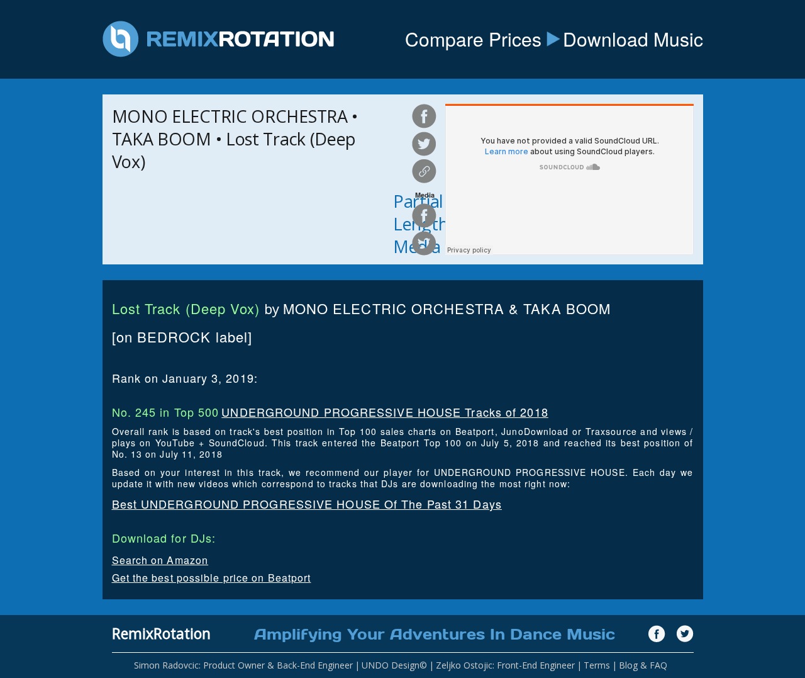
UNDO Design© (394, 665)
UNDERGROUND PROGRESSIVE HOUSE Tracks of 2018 (384, 412)
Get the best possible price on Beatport (211, 577)
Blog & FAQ (643, 665)
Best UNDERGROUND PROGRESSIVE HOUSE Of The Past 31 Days (307, 503)
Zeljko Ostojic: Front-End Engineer (505, 665)
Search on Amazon (160, 560)
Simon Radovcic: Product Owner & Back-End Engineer (243, 665)
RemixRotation (161, 633)
